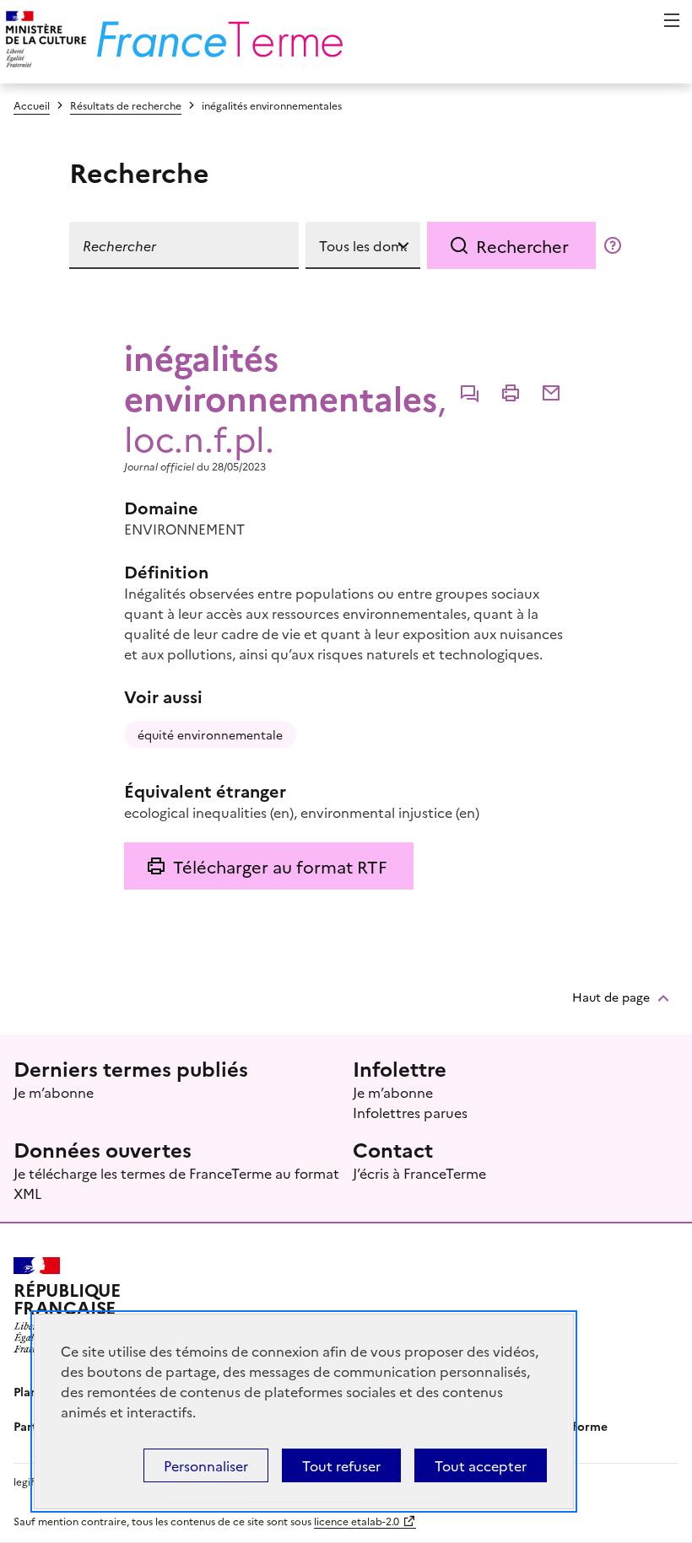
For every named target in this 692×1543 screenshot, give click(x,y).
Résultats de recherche (125, 105)
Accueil (32, 105)
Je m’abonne (54, 1092)
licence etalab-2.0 (356, 1520)
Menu (672, 20)
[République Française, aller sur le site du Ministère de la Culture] (43, 41)
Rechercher (522, 245)
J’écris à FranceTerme (419, 1173)
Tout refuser (341, 1465)
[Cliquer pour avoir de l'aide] (613, 245)
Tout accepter (481, 1465)
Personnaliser (206, 1465)
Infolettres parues (410, 1112)
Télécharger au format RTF (280, 866)
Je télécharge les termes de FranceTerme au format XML (176, 1183)
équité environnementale (210, 734)
